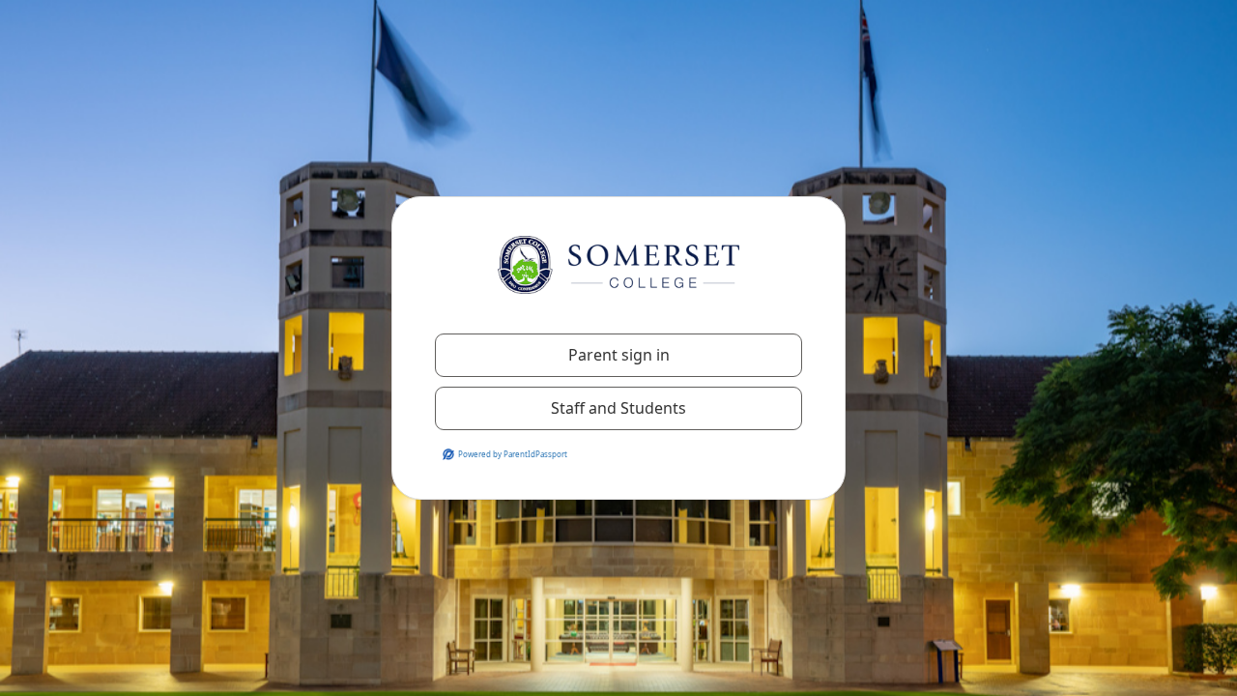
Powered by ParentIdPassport (512, 454)
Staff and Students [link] (618, 408)
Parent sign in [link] (619, 354)
